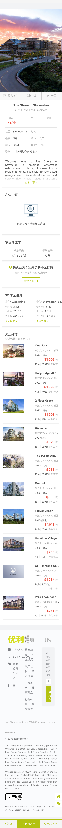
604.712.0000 (21, 656)
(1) (12, 95)
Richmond (42, 109)
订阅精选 (50, 693)
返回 (9, 823)
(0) (31, 95)
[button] (58, 796)
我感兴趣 (29, 823)
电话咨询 (51, 823)
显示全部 (30, 182)
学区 (53, 95)
